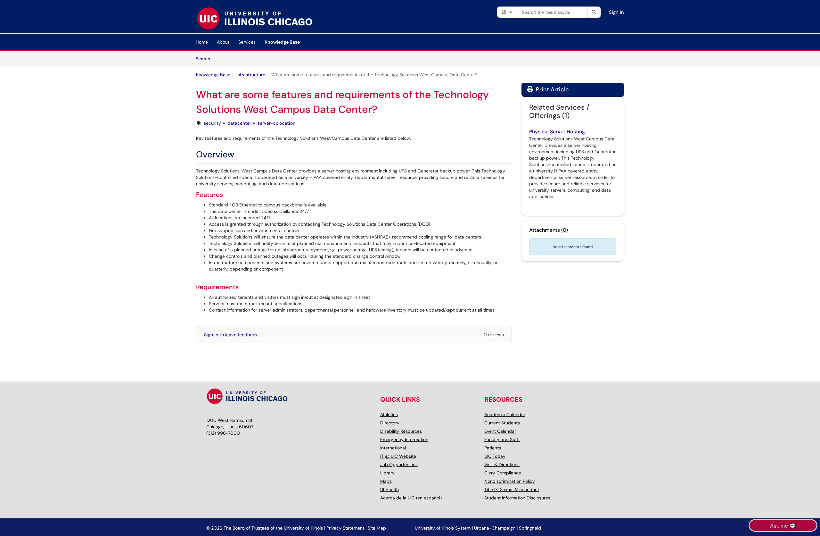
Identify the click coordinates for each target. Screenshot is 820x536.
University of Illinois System (443, 528)
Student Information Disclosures (517, 498)
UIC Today (494, 456)
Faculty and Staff (502, 439)
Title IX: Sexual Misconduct (511, 489)
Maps (386, 481)
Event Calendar (500, 431)
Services (247, 42)
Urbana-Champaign (494, 528)
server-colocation (276, 123)
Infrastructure (250, 75)
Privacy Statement (345, 528)
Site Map (377, 528)
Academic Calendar (504, 414)
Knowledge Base (282, 42)
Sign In (616, 12)
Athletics (389, 414)
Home (202, 42)
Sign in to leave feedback (231, 335)
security (212, 123)
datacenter (239, 123)
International (393, 448)
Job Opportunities (399, 464)
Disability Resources (401, 431)
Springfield (530, 528)
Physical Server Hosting (557, 131)
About (223, 42)
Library (387, 473)
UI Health (389, 489)
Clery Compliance (502, 473)
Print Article (551, 89)
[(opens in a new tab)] (254, 18)
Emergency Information (404, 439)
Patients (492, 448)
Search (205, 58)
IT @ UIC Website (398, 456)
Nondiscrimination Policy (509, 481)
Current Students (502, 423)
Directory (389, 423)
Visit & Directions (502, 464)
